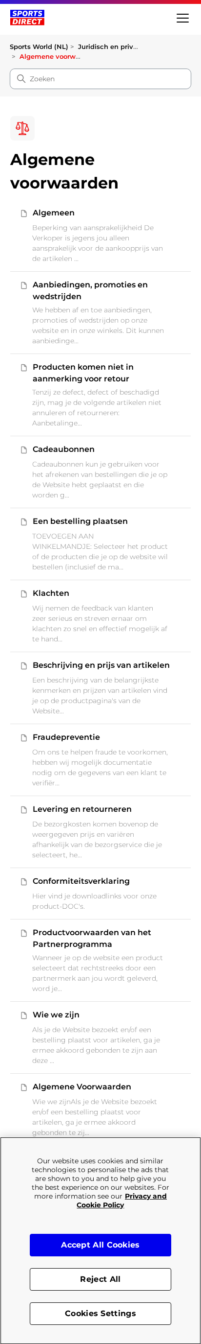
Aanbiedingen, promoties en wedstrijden (90, 290)
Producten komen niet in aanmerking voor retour (83, 372)
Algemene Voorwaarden (82, 1086)
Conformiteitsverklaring (81, 881)
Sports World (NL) (39, 46)
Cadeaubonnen (64, 449)
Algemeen (54, 212)
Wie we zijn (56, 1014)
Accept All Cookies (100, 1245)
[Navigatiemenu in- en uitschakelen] (181, 17)
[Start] (27, 17)
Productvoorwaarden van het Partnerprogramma (92, 938)
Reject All (100, 1279)
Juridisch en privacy (111, 46)
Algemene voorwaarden (59, 56)
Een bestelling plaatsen (80, 521)
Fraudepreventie (66, 737)
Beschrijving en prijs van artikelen (101, 665)
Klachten (51, 593)
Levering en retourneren (82, 809)
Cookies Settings (100, 1313)
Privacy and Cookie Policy (122, 1200)
